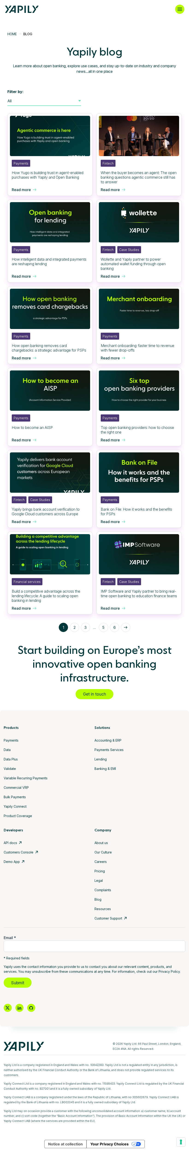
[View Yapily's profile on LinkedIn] (19, 1008)
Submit (17, 982)
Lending (100, 759)
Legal (98, 880)
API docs (10, 843)
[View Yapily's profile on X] (8, 1008)
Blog (97, 899)
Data (7, 750)
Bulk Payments (15, 797)
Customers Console (18, 852)
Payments (11, 740)
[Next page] (125, 627)
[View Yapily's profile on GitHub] (31, 1008)
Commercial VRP (16, 787)
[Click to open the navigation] (179, 9)
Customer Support (108, 918)
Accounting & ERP (107, 740)
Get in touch (94, 694)
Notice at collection (65, 1144)
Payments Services (109, 750)
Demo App (12, 862)
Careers (100, 862)
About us (101, 843)
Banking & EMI (105, 769)
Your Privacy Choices (109, 1144)
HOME (12, 34)
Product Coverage (18, 816)
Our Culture (103, 852)
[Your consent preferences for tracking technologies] (181, 1142)
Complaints (102, 890)
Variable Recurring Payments (25, 778)
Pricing (99, 871)
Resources (102, 909)
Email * (10, 937)
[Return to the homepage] (22, 9)
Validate (10, 769)
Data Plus (11, 759)
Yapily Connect (15, 806)
